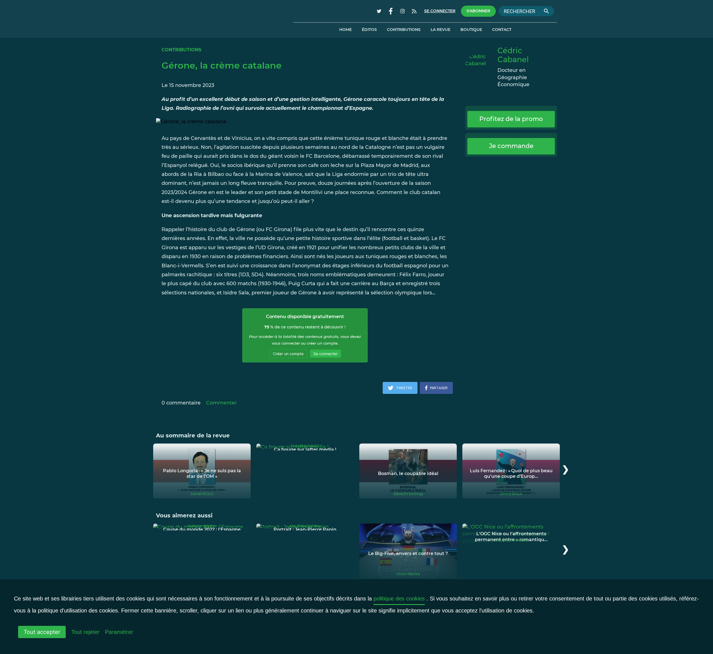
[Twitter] (379, 11)
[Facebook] (390, 11)
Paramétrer (119, 632)
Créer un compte (288, 353)
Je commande (511, 146)
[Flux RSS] (414, 11)
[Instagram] (402, 11)
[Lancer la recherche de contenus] (546, 11)
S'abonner (478, 10)
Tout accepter (42, 632)
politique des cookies (399, 598)
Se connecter (439, 10)
